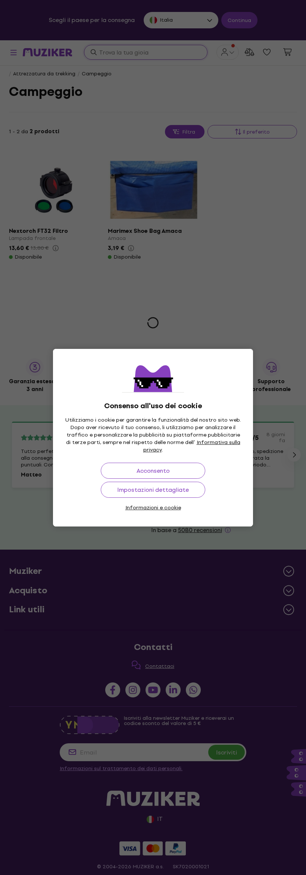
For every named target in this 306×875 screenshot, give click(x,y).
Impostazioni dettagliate (153, 489)
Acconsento (153, 470)
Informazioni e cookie (153, 508)
